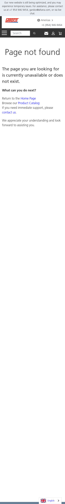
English (51, 500)
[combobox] (19, 33)
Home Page (28, 98)
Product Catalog (29, 103)
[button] (53, 33)
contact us (9, 112)
